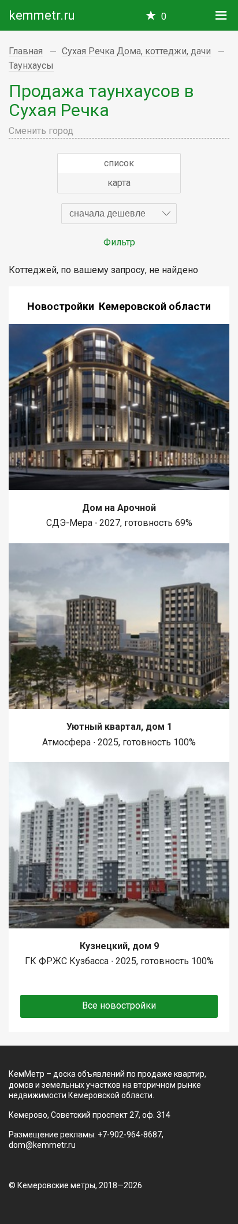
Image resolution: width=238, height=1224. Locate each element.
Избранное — (163, 16)
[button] (119, 213)
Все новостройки (119, 1005)
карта (119, 182)
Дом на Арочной (119, 507)
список (119, 163)
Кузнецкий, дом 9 (119, 946)
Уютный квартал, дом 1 (119, 726)
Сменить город (41, 130)
